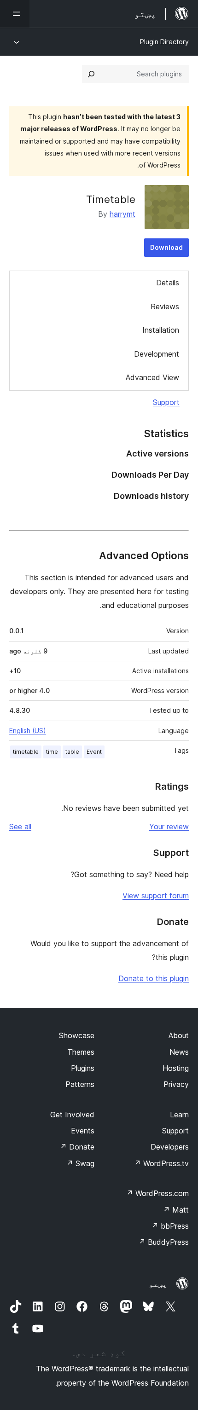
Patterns (79, 1084)
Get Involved (72, 1114)
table (72, 751)
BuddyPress (164, 1242)
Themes (80, 1052)
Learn (179, 1114)
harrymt (122, 214)
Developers (170, 1146)
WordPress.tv (161, 1163)
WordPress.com (157, 1193)
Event (94, 751)
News (179, 1052)
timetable (26, 751)
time (52, 751)
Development (156, 353)
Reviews (165, 306)
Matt (176, 1209)
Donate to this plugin (153, 978)
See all (20, 826)
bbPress (170, 1226)
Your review (169, 826)
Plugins (82, 1068)
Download (166, 247)
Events (82, 1130)
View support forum (155, 895)
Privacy (176, 1084)
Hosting (176, 1068)
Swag (80, 1163)
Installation (160, 330)
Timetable (110, 199)
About (179, 1035)
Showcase (76, 1035)
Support (166, 402)
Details (167, 282)
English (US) (27, 730)
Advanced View (152, 377)
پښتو (158, 1284)
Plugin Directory (164, 42)
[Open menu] (14, 14)
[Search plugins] (91, 74)
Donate (77, 1146)
